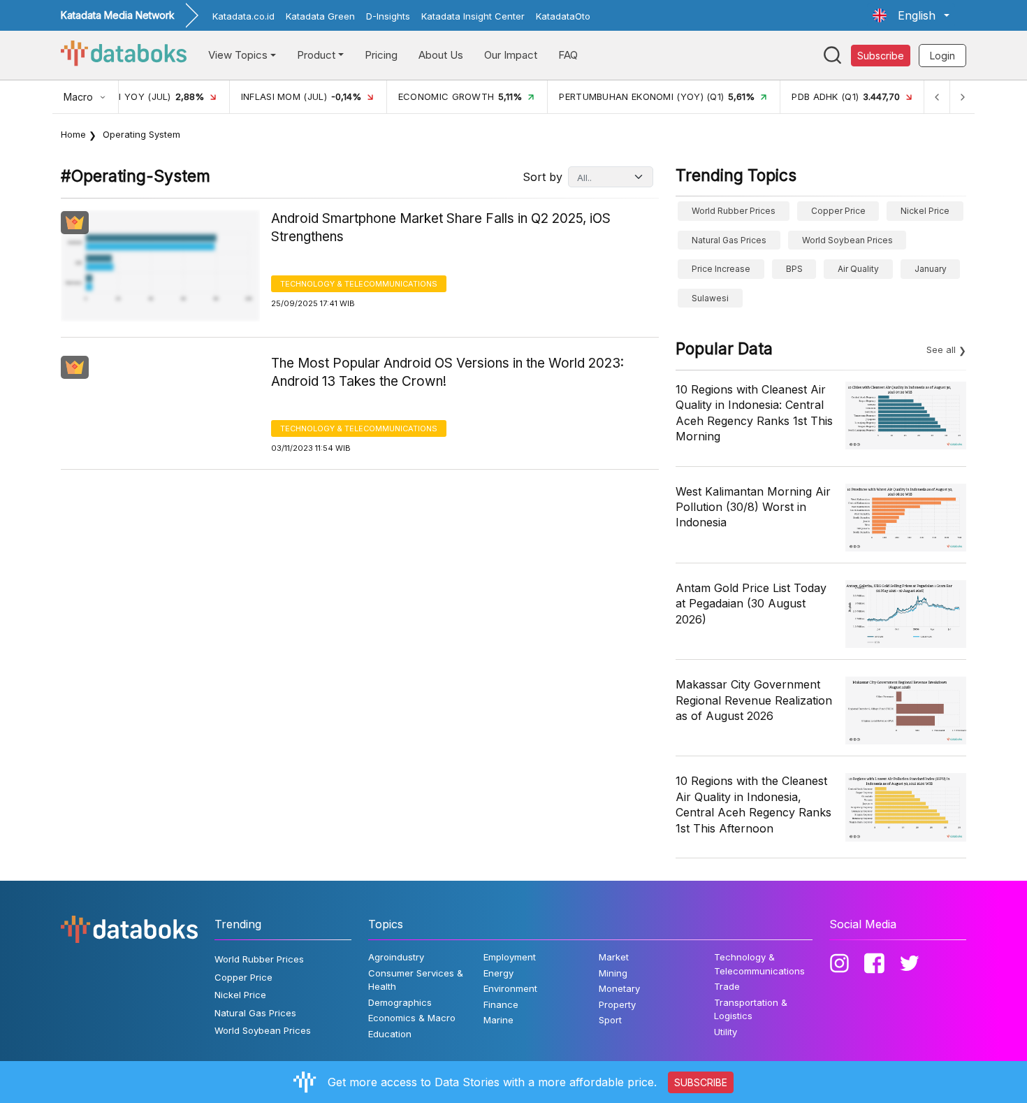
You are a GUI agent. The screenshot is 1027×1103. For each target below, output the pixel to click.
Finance (500, 1004)
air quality (858, 269)
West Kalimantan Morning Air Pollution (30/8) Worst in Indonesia (753, 507)
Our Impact (510, 55)
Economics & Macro (412, 1017)
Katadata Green (320, 16)
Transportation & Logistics (750, 1009)
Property (617, 1004)
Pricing (381, 55)
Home (73, 134)
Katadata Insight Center (473, 16)
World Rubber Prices (733, 211)
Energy (498, 973)
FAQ (568, 55)
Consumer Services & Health (415, 980)
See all (941, 349)
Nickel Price (925, 211)
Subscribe (880, 56)
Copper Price (838, 211)
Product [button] (316, 55)
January (931, 269)
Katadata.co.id (243, 16)
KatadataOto (563, 16)
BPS (794, 269)
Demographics (400, 1002)
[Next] (962, 96)
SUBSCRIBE (700, 1082)
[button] (911, 15)
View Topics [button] (238, 55)
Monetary (619, 988)
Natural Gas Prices (729, 240)
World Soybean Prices (847, 240)
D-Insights (388, 16)
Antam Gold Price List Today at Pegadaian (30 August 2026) (751, 603)
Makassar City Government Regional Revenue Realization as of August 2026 (754, 700)
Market (614, 957)
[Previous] (936, 96)
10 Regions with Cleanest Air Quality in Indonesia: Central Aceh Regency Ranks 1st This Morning (754, 412)
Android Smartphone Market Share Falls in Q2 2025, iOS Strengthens (441, 227)
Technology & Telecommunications (358, 284)
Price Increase (721, 269)
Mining (613, 973)
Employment (509, 957)
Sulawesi (710, 298)
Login (942, 56)
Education (389, 1033)
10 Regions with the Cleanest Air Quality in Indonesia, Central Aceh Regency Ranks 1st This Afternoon (753, 804)
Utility (725, 1031)
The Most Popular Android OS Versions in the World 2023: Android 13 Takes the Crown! (447, 372)
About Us (440, 55)
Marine (498, 1019)
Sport (610, 1019)
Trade (727, 986)
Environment (510, 988)
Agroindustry (396, 957)
